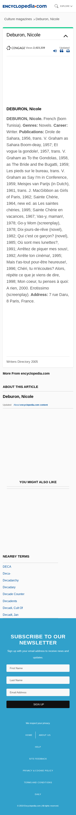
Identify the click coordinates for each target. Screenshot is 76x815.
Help (38, 747)
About (31, 405)
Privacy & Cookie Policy (38, 770)
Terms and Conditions (38, 782)
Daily (38, 794)
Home (28, 735)
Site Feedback (38, 759)
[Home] (24, 6)
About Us (44, 735)
